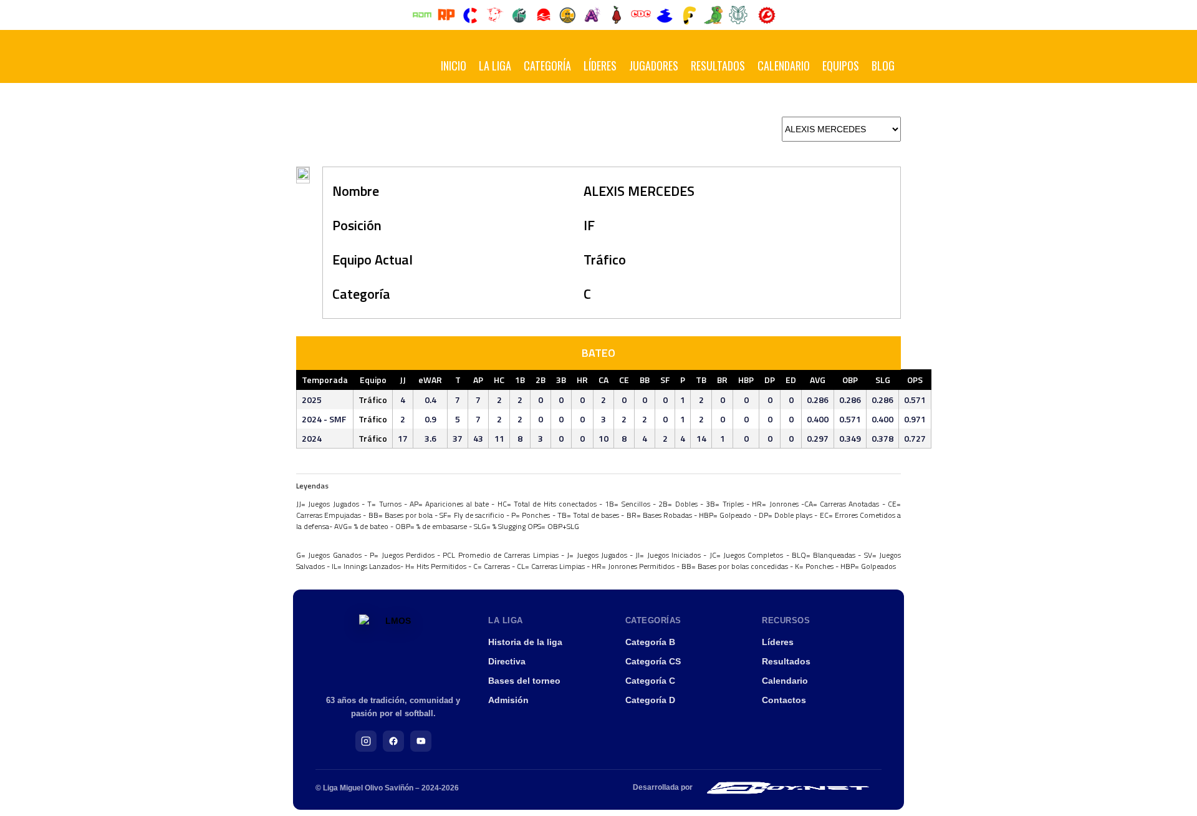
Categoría (547, 65)
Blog (883, 65)
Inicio (453, 65)
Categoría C (650, 681)
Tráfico (605, 259)
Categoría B (650, 642)
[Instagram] (366, 741)
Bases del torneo (524, 681)
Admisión (508, 700)
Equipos (840, 65)
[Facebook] (393, 741)
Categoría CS (653, 661)
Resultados (718, 65)
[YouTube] (420, 741)
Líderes (600, 65)
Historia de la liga (525, 642)
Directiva (507, 661)
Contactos (784, 700)
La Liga (495, 65)
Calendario (783, 65)
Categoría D (650, 700)
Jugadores (653, 65)
